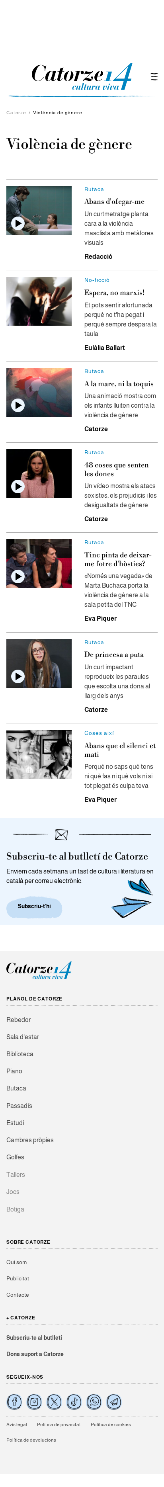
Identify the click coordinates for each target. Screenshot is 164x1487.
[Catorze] (39, 978)
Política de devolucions (31, 1440)
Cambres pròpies (30, 1140)
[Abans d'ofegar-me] (39, 210)
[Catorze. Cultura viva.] (14, 1402)
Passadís (19, 1105)
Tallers (15, 1174)
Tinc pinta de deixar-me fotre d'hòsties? (118, 560)
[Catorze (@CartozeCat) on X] (54, 1402)
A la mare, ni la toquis (119, 384)
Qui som (16, 1262)
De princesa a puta (114, 654)
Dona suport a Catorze (35, 1354)
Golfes (15, 1157)
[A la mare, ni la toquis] (39, 392)
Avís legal (16, 1424)
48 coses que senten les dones (116, 470)
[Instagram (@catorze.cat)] (34, 1402)
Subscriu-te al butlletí (34, 1338)
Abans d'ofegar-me (114, 201)
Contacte (17, 1295)
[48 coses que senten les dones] (39, 473)
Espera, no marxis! (114, 292)
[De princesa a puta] (39, 663)
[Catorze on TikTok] (74, 1402)
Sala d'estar (22, 1037)
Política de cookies (111, 1424)
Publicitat (17, 1278)
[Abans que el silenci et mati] (39, 754)
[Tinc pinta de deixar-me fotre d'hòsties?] (39, 563)
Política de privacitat (59, 1424)
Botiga (15, 1209)
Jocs (13, 1191)
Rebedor (18, 1019)
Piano (14, 1071)
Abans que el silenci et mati (120, 750)
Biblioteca (19, 1054)
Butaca (16, 1088)
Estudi (15, 1123)
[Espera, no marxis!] (39, 301)
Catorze (16, 112)
